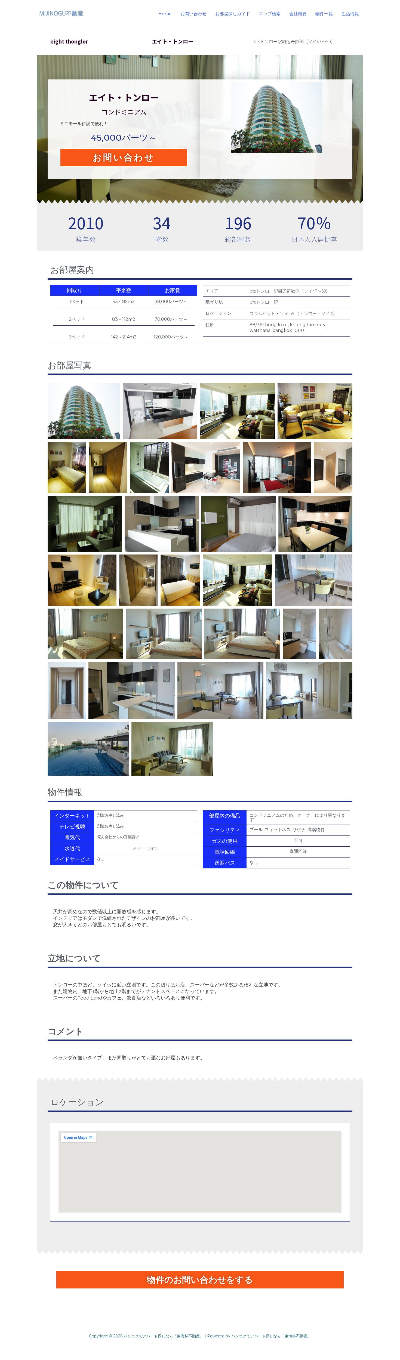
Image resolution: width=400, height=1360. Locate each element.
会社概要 (298, 13)
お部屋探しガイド (232, 13)
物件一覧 (324, 13)
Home (165, 13)
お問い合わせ (193, 13)
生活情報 (350, 13)
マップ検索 (270, 13)
